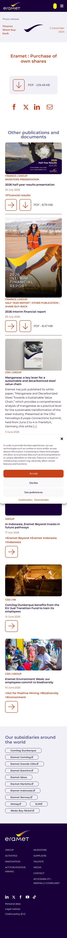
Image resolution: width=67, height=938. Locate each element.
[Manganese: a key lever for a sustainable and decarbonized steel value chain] (33, 355)
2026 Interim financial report (25, 311)
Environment (16, 697)
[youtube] (27, 897)
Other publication (45, 302)
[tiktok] (34, 897)
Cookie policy (25, 499)
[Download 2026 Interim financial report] (25, 326)
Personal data (41, 499)
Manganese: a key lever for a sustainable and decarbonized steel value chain (30, 381)
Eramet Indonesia (44, 538)
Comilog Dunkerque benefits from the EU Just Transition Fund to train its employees (32, 608)
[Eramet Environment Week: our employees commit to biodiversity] (33, 655)
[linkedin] (7, 897)
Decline (33, 482)
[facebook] (20, 897)
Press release (11, 19)
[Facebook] (14, 107)
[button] (62, 438)
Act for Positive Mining (23, 693)
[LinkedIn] (37, 107)
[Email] (49, 107)
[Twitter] (25, 107)
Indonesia (14, 542)
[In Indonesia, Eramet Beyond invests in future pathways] (11, 552)
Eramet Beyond (18, 538)
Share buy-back (16, 306)
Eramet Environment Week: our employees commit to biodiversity (29, 680)
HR (14, 599)
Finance (8, 26)
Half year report (17, 302)
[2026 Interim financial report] (33, 258)
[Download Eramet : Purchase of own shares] (19, 85)
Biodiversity (50, 693)
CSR (7, 372)
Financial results (18, 195)
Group (22, 175)
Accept (33, 473)
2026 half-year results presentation (30, 184)
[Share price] (55, 6)
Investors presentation (22, 179)
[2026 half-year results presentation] (33, 158)
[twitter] (13, 897)
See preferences (33, 492)
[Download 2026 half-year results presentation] (25, 205)
